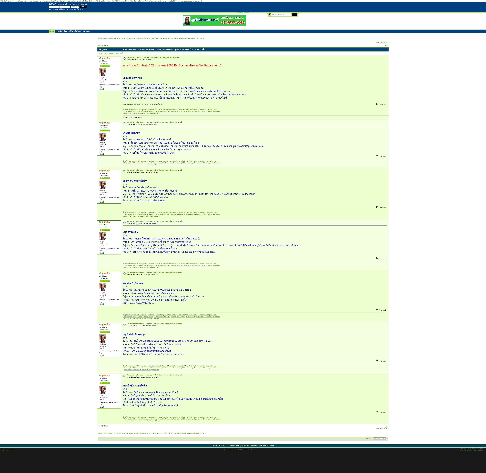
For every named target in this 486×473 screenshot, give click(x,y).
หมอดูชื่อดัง (172, 109)
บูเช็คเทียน (154, 38)
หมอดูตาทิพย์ (202, 109)
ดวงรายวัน (159, 109)
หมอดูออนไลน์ (181, 109)
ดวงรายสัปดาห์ (146, 113)
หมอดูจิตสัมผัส (148, 111)
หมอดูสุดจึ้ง (140, 111)
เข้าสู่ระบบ (74, 4)
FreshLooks (469, 450)
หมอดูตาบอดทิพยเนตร (213, 111)
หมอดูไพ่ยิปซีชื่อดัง (191, 109)
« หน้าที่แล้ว (379, 42)
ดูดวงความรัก (128, 113)
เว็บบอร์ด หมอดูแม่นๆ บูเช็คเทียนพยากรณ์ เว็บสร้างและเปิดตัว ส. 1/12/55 (249, 446)
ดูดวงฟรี (165, 109)
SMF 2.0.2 (463, 448)
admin (148, 38)
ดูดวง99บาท (155, 113)
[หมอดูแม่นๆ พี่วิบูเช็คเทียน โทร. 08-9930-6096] (214, 24)
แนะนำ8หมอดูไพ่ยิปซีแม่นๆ (162, 111)
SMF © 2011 (470, 448)
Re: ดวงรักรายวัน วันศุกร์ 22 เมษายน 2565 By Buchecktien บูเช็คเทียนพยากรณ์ (154, 122)
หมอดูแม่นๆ (151, 109)
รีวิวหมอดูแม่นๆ (142, 109)
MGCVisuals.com (478, 450)
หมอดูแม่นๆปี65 (190, 111)
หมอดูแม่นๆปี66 (201, 111)
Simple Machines (478, 448)
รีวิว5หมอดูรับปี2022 (129, 111)
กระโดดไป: (369, 438)
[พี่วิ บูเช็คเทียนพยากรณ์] (103, 89)
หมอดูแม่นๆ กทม (211, 109)
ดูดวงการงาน (137, 113)
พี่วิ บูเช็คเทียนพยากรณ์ (130, 109)
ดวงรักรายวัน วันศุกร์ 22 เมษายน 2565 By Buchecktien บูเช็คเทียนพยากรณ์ (153, 57)
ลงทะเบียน (84, 4)
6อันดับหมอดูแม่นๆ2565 (178, 111)
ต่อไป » (386, 42)
